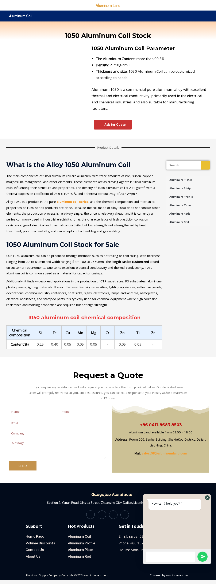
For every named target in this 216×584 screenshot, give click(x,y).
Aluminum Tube (180, 205)
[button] (10, 72)
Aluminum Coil (20, 16)
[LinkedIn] (113, 514)
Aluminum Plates (180, 180)
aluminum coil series (72, 202)
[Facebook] (90, 514)
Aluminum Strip (180, 188)
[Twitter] (102, 514)
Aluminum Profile (181, 196)
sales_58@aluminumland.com (164, 453)
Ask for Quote (115, 125)
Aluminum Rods (179, 213)
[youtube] (124, 514)
